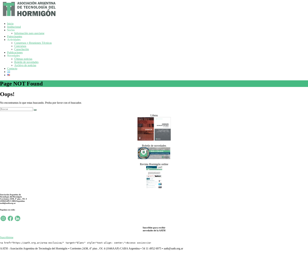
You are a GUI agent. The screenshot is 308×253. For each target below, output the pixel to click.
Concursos (20, 46)
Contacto (12, 68)
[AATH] (28, 17)
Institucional (14, 26)
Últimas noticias (23, 58)
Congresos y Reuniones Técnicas (33, 42)
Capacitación (21, 49)
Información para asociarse (29, 33)
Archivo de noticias (25, 65)
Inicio (10, 23)
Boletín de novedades (26, 62)
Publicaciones (15, 52)
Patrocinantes (14, 36)
